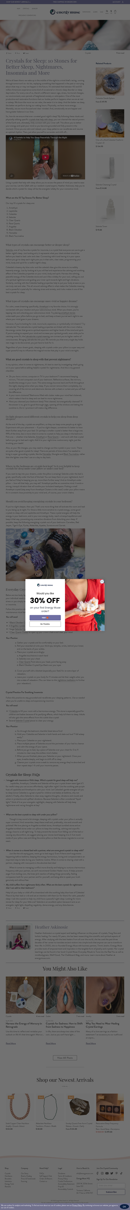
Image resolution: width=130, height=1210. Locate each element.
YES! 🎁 (45, 617)
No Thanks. (45, 624)
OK (124, 1206)
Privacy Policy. (77, 1205)
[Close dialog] (102, 581)
